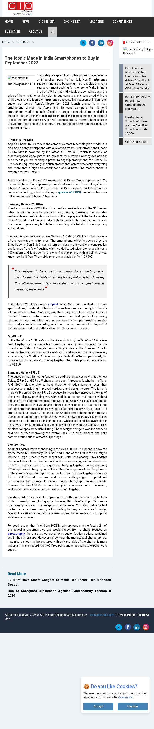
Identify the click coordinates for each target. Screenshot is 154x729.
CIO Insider (47, 21)
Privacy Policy (125, 614)
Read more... (126, 697)
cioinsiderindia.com (101, 614)
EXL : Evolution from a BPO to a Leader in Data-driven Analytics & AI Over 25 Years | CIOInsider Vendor (137, 78)
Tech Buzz (23, 42)
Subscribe (12, 31)
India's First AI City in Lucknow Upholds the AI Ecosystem (137, 103)
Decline (132, 706)
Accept (98, 706)
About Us (35, 31)
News (26, 21)
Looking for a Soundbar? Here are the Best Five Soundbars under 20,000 (137, 125)
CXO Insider (72, 21)
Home (9, 21)
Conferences (122, 21)
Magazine (96, 21)
